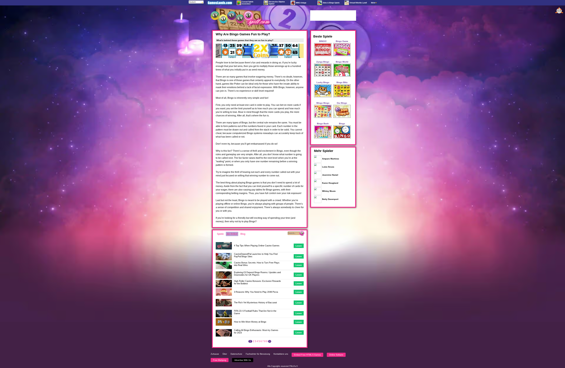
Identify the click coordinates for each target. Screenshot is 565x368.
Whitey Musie (329, 191)
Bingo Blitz (342, 82)
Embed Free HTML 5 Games (307, 355)
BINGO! (323, 41)
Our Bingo (342, 103)
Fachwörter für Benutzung (258, 354)
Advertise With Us (242, 360)
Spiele (220, 234)
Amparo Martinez (330, 159)
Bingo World (342, 62)
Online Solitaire (336, 355)
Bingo (342, 123)
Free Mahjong (219, 360)
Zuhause (215, 354)
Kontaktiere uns (281, 354)
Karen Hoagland (330, 183)
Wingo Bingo (322, 103)
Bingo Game (342, 41)
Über (224, 354)
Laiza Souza (328, 167)
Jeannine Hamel (330, 175)
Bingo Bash (323, 123)
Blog (242, 234)
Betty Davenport (330, 199)
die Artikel (232, 234)
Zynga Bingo (322, 62)
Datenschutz (236, 354)
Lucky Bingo (322, 82)
